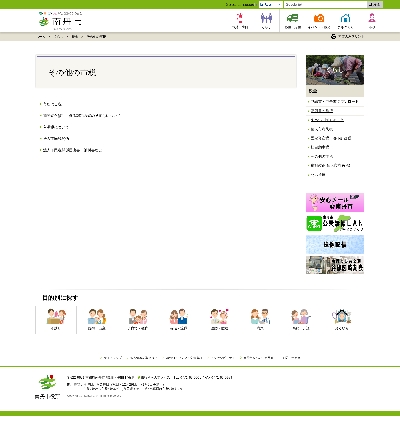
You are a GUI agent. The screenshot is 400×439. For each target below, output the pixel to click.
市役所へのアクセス (155, 377)
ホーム (40, 36)
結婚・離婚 (219, 328)
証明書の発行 (322, 111)
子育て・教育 (137, 328)
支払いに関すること (327, 120)
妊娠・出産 (97, 328)
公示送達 (318, 175)
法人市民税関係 (56, 139)
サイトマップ (113, 358)
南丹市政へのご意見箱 (259, 358)
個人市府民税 (322, 129)
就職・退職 (178, 328)
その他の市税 (322, 156)
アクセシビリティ (223, 358)
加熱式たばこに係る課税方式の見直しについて (82, 116)
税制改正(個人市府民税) (330, 165)
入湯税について (56, 127)
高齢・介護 (301, 328)
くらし (58, 36)
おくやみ (342, 328)
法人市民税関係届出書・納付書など (72, 150)
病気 (260, 328)
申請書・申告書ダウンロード (335, 101)
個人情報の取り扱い (143, 358)
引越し (56, 328)
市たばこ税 (52, 104)
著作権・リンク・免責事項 (184, 358)
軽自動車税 (320, 147)
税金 (75, 36)
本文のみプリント (351, 36)
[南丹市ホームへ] (62, 20)
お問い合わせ (291, 358)
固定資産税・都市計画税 (331, 138)
